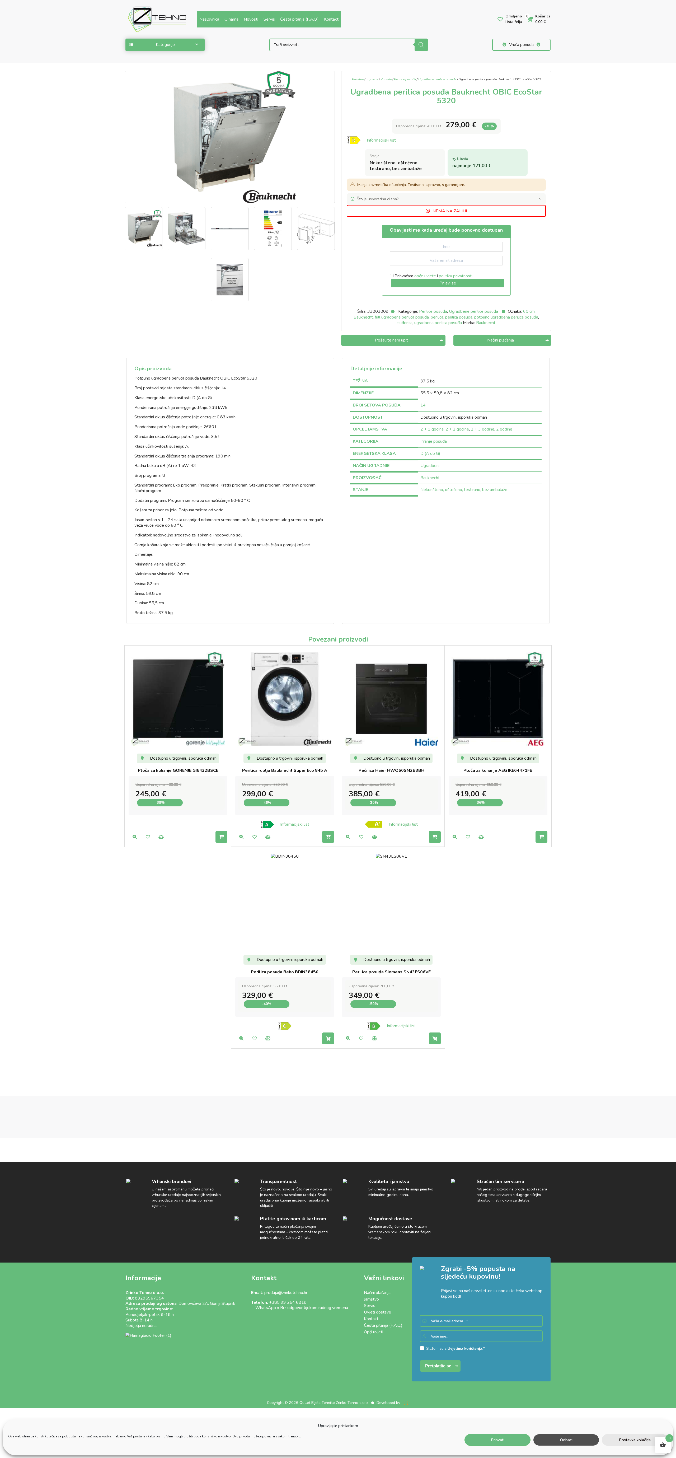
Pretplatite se (438, 1366)
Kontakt (331, 19)
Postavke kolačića (635, 1440)
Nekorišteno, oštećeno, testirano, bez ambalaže (463, 490)
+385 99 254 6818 (288, 1302)
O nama (231, 19)
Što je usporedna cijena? (378, 199)
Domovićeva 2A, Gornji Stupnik (207, 1303)
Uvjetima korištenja (465, 1348)
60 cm (529, 311)
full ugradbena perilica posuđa (402, 317)
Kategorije (165, 45)
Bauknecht (363, 317)
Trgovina (372, 79)
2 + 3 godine (482, 429)
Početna (358, 79)
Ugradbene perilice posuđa (437, 79)
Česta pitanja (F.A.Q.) (299, 19)
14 (423, 405)
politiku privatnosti (455, 276)
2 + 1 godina (432, 429)
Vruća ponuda (521, 45)
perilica (437, 317)
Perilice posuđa (405, 79)
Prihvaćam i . (433, 276)
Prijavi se (447, 283)
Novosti (251, 19)
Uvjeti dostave (377, 1312)
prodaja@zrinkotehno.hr (285, 1293)
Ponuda (386, 79)
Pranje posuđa (433, 441)
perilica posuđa (458, 317)
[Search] (421, 45)
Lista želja (148, 837)
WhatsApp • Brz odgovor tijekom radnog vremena (299, 1308)
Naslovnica (209, 19)
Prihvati (497, 1440)
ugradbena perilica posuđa (438, 323)
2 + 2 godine (457, 429)
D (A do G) (430, 453)
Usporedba (161, 837)
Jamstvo (371, 1299)
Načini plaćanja (377, 1293)
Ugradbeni (429, 466)
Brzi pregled (134, 837)
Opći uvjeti (373, 1332)
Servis (269, 19)
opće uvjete (425, 276)
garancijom (454, 184)
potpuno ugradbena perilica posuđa (506, 317)
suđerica (404, 323)
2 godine (504, 429)
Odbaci (566, 1440)
